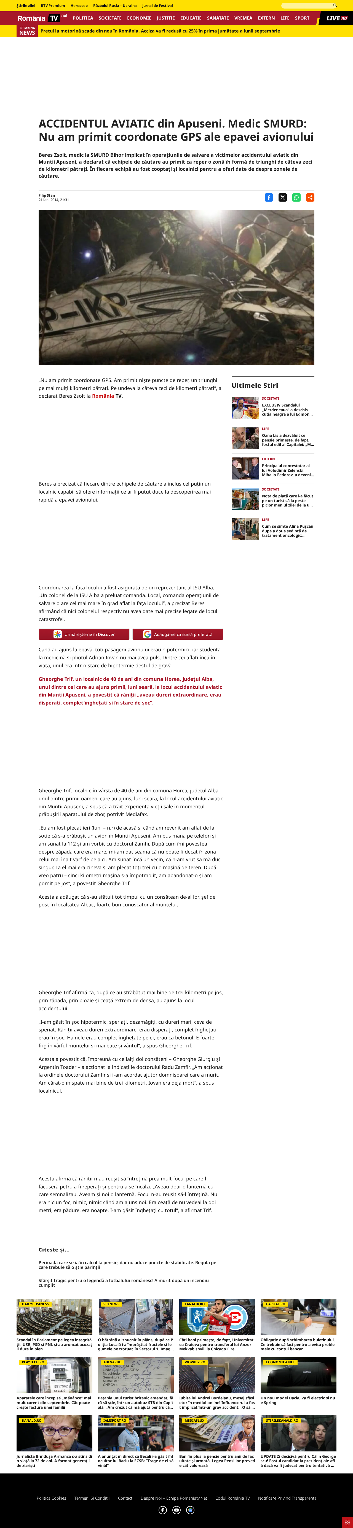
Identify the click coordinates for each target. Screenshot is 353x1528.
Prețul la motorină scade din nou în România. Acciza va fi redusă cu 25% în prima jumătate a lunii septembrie (160, 31)
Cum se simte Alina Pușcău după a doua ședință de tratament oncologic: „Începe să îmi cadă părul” (287, 531)
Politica (83, 18)
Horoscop (79, 6)
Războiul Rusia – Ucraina (115, 6)
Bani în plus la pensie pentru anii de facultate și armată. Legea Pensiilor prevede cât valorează (217, 1461)
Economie (139, 18)
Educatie (191, 18)
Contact (125, 1498)
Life (285, 18)
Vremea (243, 18)
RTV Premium (53, 6)
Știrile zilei (26, 6)
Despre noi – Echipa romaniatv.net (174, 1498)
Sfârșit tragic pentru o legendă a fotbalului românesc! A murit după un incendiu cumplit (124, 1283)
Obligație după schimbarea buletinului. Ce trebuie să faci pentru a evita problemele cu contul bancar (298, 1344)
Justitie (166, 18)
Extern (266, 18)
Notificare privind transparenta (287, 1498)
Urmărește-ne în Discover (90, 634)
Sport (302, 18)
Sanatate (218, 18)
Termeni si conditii (92, 1498)
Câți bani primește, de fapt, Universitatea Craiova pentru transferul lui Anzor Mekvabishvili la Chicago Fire (216, 1344)
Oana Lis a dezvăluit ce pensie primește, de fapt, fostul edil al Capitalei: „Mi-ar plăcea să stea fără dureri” (287, 440)
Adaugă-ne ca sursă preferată (183, 634)
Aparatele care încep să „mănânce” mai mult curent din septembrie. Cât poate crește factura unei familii (54, 1403)
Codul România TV (232, 1498)
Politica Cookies (51, 1498)
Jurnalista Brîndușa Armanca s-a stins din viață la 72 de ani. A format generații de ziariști (54, 1461)
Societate (110, 18)
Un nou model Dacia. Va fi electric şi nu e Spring (298, 1400)
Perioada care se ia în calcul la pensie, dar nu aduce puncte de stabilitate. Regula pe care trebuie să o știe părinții (127, 1265)
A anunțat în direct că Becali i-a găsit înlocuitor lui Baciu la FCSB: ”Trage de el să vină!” (135, 1461)
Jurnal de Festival (157, 6)
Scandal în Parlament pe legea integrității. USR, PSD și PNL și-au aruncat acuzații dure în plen (54, 1344)
